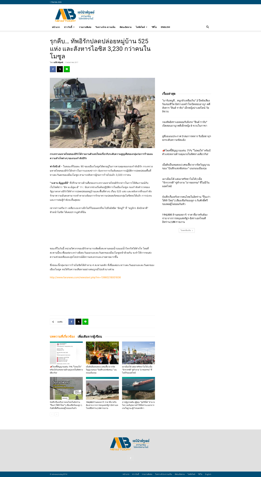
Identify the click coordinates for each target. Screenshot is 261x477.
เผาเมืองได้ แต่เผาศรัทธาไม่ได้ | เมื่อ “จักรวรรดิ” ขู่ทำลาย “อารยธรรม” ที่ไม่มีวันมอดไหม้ (137, 370)
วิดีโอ (154, 27)
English (165, 27)
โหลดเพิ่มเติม (185, 230)
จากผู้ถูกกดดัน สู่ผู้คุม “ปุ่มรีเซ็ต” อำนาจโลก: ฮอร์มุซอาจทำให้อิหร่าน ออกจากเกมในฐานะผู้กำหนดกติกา (138, 405)
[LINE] (67, 69)
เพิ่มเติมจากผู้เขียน (90, 336)
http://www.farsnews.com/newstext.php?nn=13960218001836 (85, 277)
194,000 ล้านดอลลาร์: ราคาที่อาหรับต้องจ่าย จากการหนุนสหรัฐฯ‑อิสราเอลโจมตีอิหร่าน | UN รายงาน (102, 405)
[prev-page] (52, 414)
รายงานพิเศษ (85, 27)
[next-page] (56, 414)
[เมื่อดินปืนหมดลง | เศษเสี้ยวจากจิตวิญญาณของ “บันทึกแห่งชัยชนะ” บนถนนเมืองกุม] (102, 353)
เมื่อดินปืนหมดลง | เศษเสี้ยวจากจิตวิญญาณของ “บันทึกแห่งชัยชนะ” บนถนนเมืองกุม (101, 370)
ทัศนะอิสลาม (126, 27)
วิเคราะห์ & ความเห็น (105, 27)
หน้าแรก (56, 27)
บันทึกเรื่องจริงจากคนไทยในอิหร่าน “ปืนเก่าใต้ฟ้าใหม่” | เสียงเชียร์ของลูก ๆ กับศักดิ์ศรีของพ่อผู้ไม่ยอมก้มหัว (66, 405)
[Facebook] (53, 69)
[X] (60, 69)
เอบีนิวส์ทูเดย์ (58, 62)
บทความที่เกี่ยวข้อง (62, 336)
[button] (207, 27)
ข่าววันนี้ (68, 27)
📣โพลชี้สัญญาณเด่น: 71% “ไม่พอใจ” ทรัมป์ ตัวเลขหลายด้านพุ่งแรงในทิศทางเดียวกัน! (66, 370)
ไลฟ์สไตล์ (140, 27)
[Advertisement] (156, 15)
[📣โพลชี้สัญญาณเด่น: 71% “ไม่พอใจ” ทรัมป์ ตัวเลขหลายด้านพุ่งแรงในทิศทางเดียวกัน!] (66, 353)
